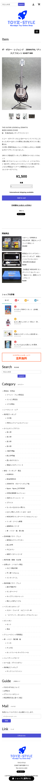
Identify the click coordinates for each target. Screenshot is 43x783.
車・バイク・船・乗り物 (15, 531)
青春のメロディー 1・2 (15, 465)
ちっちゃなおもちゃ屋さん (16, 507)
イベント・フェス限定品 (15, 395)
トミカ (9, 643)
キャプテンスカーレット (15, 596)
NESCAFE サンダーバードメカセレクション (22, 517)
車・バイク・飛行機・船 (12, 639)
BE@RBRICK (11, 479)
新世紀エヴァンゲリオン (15, 540)
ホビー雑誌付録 (12, 568)
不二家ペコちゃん (13, 573)
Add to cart (21, 198)
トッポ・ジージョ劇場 (14, 521)
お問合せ (7, 691)
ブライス (10, 502)
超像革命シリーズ (13, 526)
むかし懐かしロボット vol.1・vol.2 (19, 512)
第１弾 (9, 432)
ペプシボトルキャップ (11, 606)
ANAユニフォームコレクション (17, 423)
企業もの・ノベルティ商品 (13, 564)
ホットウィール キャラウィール (18, 652)
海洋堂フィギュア (10, 414)
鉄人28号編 (11, 456)
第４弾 (9, 446)
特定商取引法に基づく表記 (13, 698)
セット (9, 624)
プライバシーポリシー (11, 694)
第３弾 (9, 441)
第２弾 (9, 437)
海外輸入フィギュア (11, 667)
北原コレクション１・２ (15, 498)
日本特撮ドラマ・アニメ (12, 536)
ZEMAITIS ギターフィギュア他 (18, 484)
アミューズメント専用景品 (13, 634)
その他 (9, 418)
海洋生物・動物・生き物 (12, 560)
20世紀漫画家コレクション (16, 493)
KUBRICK (10, 474)
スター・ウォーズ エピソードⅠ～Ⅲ (19, 610)
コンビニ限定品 (12, 399)
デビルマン (10, 549)
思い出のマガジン (13, 460)
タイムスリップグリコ (11, 428)
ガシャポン (8, 621)
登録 (6, 721)
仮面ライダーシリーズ (14, 554)
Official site (21, 736)
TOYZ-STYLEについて (12, 687)
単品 (8, 629)
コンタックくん (12, 577)
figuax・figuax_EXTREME (16, 488)
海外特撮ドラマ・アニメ (12, 583)
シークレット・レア (11, 410)
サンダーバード (12, 591)
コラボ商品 (10, 404)
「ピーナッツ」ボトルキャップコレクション (22, 615)
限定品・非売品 (9, 391)
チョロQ (10, 648)
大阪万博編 (10, 451)
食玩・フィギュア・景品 (12, 471)
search (21, 4)
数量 (21, 183)
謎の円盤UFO (11, 587)
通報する (21, 210)
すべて (7, 300)
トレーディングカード (11, 658)
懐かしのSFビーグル (14, 601)
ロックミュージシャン (14, 671)
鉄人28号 (10, 545)
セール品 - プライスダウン (13, 663)
